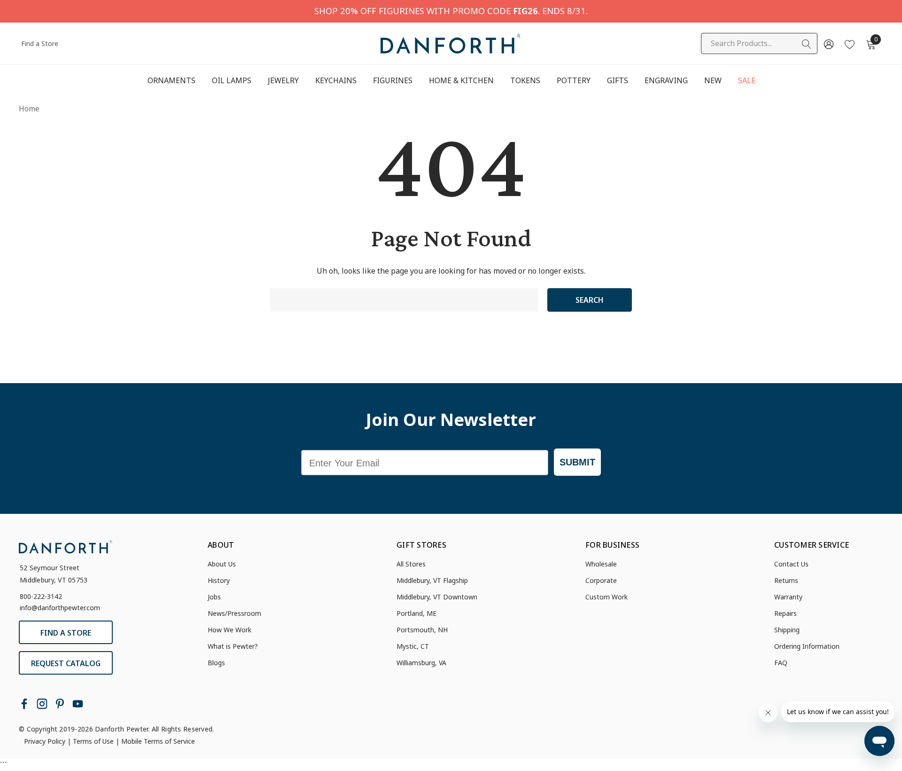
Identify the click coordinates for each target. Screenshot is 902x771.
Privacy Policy (44, 741)
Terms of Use (93, 741)
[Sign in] (828, 44)
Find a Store (39, 43)
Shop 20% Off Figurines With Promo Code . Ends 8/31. (451, 10)
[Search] (806, 44)
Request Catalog (66, 663)
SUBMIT (577, 462)
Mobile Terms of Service (158, 741)
